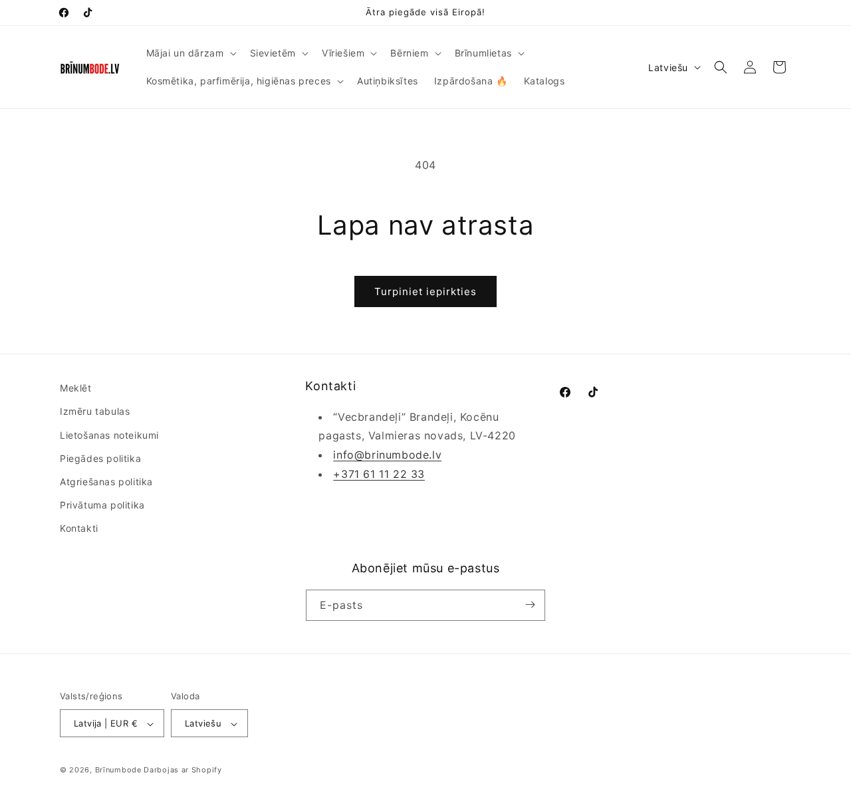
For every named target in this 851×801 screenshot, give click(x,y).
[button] (190, 53)
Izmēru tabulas (95, 411)
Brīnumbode (118, 770)
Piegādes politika (100, 458)
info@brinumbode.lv (387, 454)
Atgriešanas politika (106, 481)
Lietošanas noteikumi (109, 435)
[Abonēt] (530, 604)
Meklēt (76, 388)
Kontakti (79, 528)
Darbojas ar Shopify (182, 770)
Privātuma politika (102, 505)
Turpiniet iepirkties (425, 291)
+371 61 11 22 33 (379, 474)
